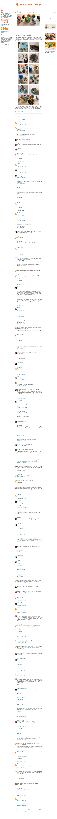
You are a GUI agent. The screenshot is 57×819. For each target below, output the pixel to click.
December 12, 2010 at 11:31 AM (22, 756)
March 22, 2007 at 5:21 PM (21, 156)
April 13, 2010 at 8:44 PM (21, 662)
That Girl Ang (19, 500)
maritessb (18, 545)
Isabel (18, 517)
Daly (17, 420)
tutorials (22, 111)
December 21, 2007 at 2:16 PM (21, 462)
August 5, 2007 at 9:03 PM (21, 354)
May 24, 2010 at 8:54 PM (21, 670)
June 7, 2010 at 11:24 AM (21, 691)
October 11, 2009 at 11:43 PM (21, 582)
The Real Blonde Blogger (21, 688)
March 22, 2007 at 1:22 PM (21, 130)
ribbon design (51, 52)
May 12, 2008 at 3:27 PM (21, 534)
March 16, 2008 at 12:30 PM (21, 498)
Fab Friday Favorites (28, 647)
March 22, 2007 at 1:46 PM (21, 135)
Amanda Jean (19, 269)
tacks (20, 111)
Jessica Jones (19, 153)
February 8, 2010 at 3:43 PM (21, 642)
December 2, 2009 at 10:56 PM (21, 600)
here (32, 480)
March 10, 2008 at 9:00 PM (21, 492)
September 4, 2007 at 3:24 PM (21, 398)
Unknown (18, 202)
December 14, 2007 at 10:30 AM (22, 445)
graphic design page (6, 31)
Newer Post (16, 809)
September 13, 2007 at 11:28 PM (22, 407)
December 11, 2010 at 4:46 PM (21, 739)
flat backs (30, 106)
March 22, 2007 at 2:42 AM (21, 119)
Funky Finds (19, 362)
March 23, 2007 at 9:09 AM (21, 161)
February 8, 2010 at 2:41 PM (21, 636)
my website (9, 16)
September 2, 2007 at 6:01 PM (21, 385)
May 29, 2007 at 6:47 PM (21, 338)
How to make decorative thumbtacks (24, 12)
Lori (17, 163)
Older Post (40, 809)
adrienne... (18, 367)
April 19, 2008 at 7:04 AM (21, 508)
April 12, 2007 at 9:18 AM (21, 295)
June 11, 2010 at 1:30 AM (21, 697)
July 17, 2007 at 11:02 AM (21, 348)
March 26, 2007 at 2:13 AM (21, 200)
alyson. (18, 174)
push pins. (30, 766)
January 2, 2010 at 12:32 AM (21, 612)
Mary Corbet (19, 381)
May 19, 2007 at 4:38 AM (21, 323)
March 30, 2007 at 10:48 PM (21, 245)
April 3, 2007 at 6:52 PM (20, 260)
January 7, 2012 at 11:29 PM (21, 795)
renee (18, 138)
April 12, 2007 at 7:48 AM (21, 284)
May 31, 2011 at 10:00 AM (21, 774)
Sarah (18, 126)
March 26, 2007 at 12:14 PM (21, 205)
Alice (18, 121)
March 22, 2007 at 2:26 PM (21, 140)
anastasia (18, 486)
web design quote (19, 571)
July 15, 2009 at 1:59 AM (20, 576)
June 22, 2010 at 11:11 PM (21, 704)
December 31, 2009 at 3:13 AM (21, 605)
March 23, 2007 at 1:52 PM (21, 177)
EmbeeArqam (19, 602)
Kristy (18, 236)
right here (41, 752)
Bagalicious (19, 664)
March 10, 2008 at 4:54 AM (21, 483)
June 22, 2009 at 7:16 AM (21, 569)
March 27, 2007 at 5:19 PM (21, 220)
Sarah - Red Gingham (20, 658)
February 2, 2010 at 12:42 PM (21, 629)
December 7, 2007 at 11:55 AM (21, 440)
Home (29, 809)
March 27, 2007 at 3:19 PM (21, 215)
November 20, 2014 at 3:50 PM (21, 800)
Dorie (18, 307)
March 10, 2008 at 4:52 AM (21, 476)
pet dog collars (19, 699)
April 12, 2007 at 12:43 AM (21, 278)
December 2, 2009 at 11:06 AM (21, 595)
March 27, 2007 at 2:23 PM (21, 210)
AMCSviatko (19, 400)
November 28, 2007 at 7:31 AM (21, 435)
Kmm (18, 782)
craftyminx (18, 143)
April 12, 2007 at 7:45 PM (21, 310)
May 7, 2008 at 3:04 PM (20, 528)
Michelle (18, 212)
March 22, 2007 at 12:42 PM (21, 124)
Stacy (18, 168)
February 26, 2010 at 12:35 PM (21, 649)
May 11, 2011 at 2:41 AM (20, 767)
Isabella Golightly (19, 720)
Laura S (18, 797)
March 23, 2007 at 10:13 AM (21, 172)
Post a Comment (17, 807)
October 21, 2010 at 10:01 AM (21, 726)
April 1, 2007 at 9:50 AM (20, 254)
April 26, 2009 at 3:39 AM (21, 563)
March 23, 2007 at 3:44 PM (21, 188)
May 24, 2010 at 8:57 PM (21, 675)
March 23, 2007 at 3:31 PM (21, 183)
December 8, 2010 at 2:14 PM (21, 733)
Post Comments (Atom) (22, 811)
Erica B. (18, 652)
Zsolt (18, 715)
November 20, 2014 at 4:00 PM (21, 805)
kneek (18, 286)
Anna (18, 560)
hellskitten (18, 474)
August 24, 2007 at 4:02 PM (21, 374)
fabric (18, 111)
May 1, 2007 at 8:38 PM (20, 316)
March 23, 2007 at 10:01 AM (21, 166)
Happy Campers (19, 585)
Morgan (18, 274)
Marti (18, 148)
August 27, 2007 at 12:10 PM (21, 379)
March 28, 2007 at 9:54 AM (21, 227)
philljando (18, 565)
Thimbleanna (19, 247)
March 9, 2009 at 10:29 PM (21, 558)
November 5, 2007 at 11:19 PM (21, 417)
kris (17, 590)
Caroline (18, 494)
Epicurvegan (19, 607)
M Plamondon (19, 555)
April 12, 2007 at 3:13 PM (21, 305)
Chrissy (18, 523)
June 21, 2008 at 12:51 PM (21, 542)
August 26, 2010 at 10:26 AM (21, 712)
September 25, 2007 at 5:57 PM (22, 412)
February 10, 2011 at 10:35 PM (21, 761)
